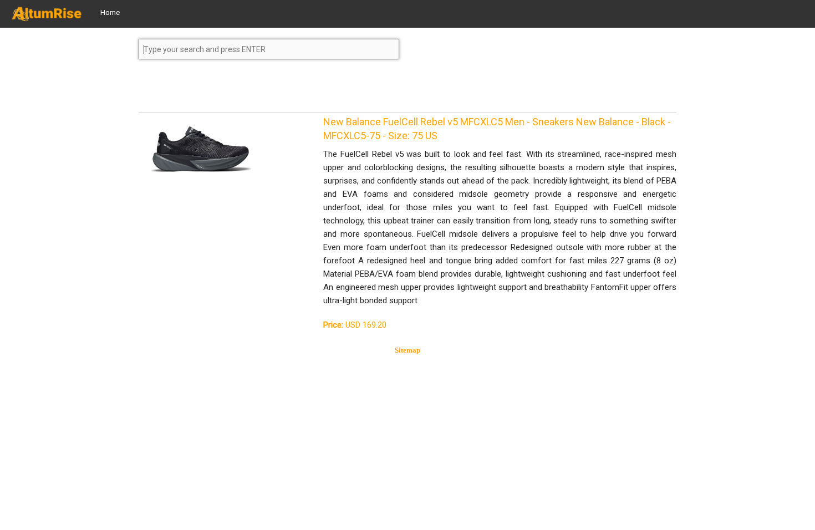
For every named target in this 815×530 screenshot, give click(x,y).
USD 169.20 (354, 325)
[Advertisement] (227, 91)
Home (110, 12)
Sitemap (407, 350)
